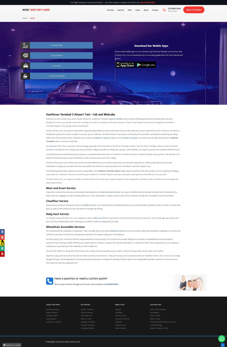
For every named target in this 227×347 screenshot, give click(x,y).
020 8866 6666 (111, 284)
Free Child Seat (86, 315)
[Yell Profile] (2, 243)
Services (110, 10)
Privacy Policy (155, 315)
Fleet (130, 10)
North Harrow (120, 315)
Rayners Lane (120, 325)
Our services (51, 146)
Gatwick (106, 138)
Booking (56, 76)
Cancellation (154, 312)
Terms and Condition (158, 309)
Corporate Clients (87, 328)
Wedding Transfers (88, 322)
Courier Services (87, 312)
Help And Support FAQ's (159, 328)
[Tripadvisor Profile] (2, 248)
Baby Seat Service (101, 218)
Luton (112, 138)
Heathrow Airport (52, 309)
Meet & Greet (86, 319)
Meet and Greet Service (110, 192)
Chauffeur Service (89, 205)
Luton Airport (51, 319)
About (146, 10)
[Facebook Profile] (2, 231)
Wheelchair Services (117, 231)
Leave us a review (13, 345)
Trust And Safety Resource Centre (163, 322)
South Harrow (120, 328)
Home (24, 18)
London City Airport (130, 138)
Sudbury (118, 322)
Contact (155, 10)
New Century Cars (72, 341)
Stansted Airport (52, 315)
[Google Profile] (2, 237)
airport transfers (116, 119)
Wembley (118, 312)
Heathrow (98, 138)
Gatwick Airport (52, 312)
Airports (121, 10)
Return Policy (155, 319)
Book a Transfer (194, 10)
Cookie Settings (156, 325)
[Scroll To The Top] (223, 345)
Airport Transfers (87, 309)
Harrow (118, 309)
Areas (137, 10)
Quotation (56, 55)
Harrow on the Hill (122, 319)
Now (57, 66)
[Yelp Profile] (2, 254)
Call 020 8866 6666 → (148, 2)
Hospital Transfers (88, 325)
